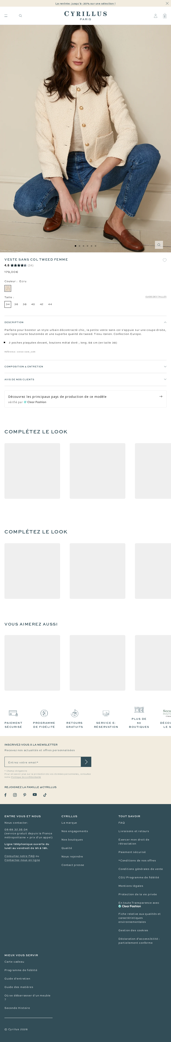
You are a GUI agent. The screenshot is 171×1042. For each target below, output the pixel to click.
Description (14, 322)
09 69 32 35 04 (16, 829)
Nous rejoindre (72, 856)
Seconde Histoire (17, 1008)
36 (16, 304)
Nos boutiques (72, 839)
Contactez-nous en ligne (22, 860)
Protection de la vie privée (137, 894)
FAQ (121, 823)
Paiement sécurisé (132, 852)
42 (42, 304)
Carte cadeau (14, 962)
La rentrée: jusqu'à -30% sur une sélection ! (85, 3)
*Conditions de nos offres (137, 860)
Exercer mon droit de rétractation (133, 841)
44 (50, 304)
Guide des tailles (156, 296)
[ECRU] (7, 288)
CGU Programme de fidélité (138, 877)
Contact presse (72, 865)
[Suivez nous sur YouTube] (35, 794)
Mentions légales (130, 886)
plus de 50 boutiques (139, 723)
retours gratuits (74, 725)
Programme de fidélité (20, 970)
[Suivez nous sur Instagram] (15, 795)
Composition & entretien (23, 366)
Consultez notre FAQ (19, 856)
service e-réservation (106, 725)
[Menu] (5, 15)
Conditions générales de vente (140, 869)
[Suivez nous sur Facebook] (5, 795)
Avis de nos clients (19, 379)
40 (33, 304)
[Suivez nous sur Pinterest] (24, 795)
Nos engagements (74, 831)
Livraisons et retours (133, 831)
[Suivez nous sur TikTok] (45, 795)
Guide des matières (18, 987)
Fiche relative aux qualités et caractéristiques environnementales (139, 918)
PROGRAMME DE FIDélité (44, 725)
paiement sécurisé (13, 725)
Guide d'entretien (17, 978)
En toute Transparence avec (138, 903)
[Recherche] (20, 15)
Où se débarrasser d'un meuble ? (27, 997)
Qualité (66, 848)
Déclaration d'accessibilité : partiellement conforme (139, 941)
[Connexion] (155, 16)
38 (25, 304)
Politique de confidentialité (26, 777)
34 (8, 304)
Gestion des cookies (133, 930)
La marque (69, 823)
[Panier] (165, 15)
